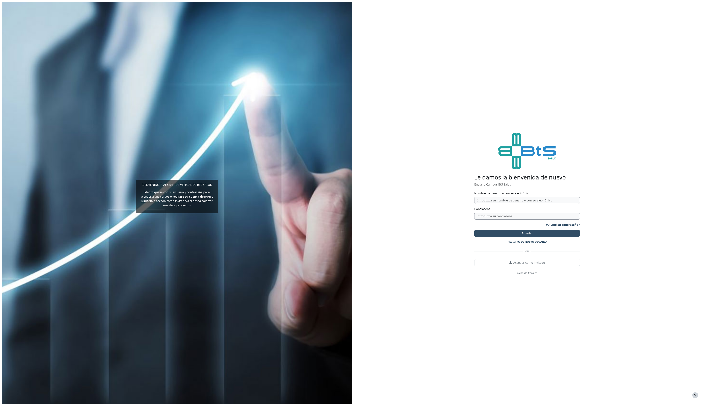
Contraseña (482, 209)
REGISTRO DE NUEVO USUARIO (527, 241)
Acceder (527, 233)
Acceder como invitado (529, 263)
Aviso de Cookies (527, 273)
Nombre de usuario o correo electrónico (502, 193)
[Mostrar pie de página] (695, 395)
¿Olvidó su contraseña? (563, 225)
